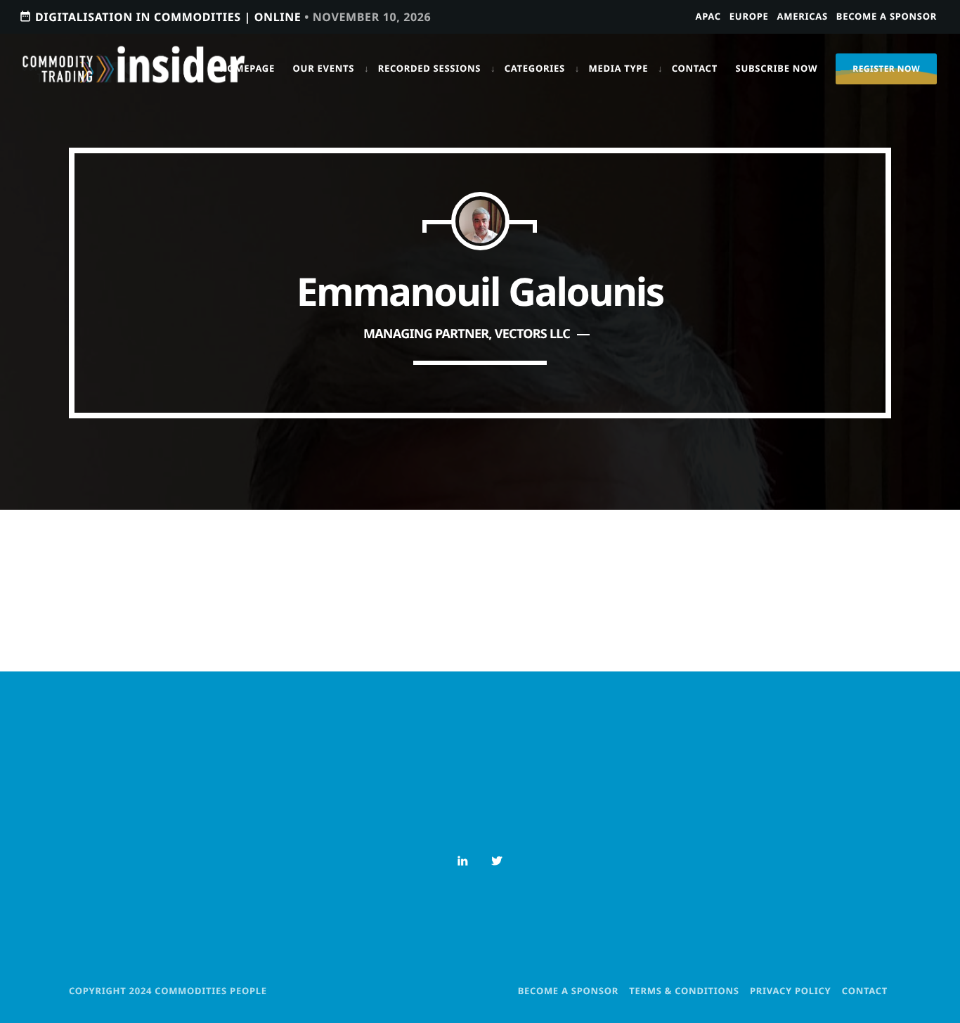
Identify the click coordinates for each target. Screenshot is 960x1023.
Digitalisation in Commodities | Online (225, 17)
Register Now (886, 69)
